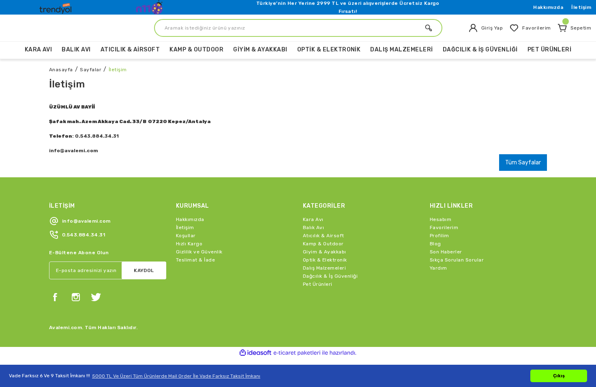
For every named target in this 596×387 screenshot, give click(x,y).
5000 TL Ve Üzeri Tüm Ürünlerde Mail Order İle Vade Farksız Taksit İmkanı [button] (176, 376)
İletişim (581, 7)
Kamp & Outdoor (323, 244)
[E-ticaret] (297, 353)
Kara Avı (313, 219)
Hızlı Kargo (189, 244)
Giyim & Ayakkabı (324, 252)
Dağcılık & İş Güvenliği (330, 276)
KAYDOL (144, 270)
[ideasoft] (255, 353)
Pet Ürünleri (317, 284)
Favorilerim (444, 227)
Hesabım (440, 219)
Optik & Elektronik (325, 260)
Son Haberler (446, 252)
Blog (435, 244)
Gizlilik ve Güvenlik (199, 252)
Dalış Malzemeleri (324, 268)
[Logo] (56, 6)
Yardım (438, 268)
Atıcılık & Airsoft (323, 235)
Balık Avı (313, 227)
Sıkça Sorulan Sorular (457, 260)
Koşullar (186, 235)
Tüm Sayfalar (523, 162)
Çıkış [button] (559, 375)
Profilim (439, 235)
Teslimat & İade (195, 260)
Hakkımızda (548, 7)
